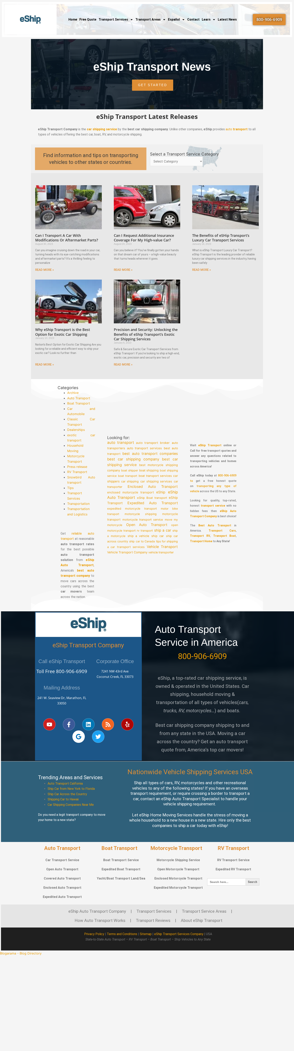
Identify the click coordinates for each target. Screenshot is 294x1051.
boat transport (127, 475)
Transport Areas (148, 19)
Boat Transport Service (121, 860)
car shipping (130, 481)
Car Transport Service (62, 860)
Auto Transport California (65, 783)
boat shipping (149, 470)
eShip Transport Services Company (178, 934)
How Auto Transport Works (100, 920)
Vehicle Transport (162, 547)
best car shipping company (133, 459)
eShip (161, 492)
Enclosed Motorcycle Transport (178, 878)
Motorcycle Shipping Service (178, 860)
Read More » (44, 270)
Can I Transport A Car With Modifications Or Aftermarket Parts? (66, 237)
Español (174, 19)
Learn (206, 19)
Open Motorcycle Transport (178, 869)
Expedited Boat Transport (121, 869)
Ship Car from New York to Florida (71, 789)
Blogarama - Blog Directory (21, 953)
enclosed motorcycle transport (130, 492)
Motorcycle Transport (176, 848)
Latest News (227, 19)
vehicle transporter (161, 552)
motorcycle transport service (142, 519)
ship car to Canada (142, 541)
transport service (213, 505)
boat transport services (155, 476)
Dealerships (76, 430)
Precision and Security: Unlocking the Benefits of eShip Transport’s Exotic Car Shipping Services (146, 334)
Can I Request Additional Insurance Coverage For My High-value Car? (144, 237)
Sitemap (146, 934)
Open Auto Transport (146, 525)
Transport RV (200, 535)
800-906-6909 (71, 671)
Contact (193, 19)
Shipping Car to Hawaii (63, 799)
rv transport (145, 530)
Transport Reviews (153, 920)
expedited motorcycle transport (132, 508)
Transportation (78, 504)
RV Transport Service (233, 860)
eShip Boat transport (152, 498)
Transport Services (113, 19)
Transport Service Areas (204, 911)
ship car (157, 536)
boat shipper (129, 470)
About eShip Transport (201, 920)
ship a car (162, 530)
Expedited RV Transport (233, 869)
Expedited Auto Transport (152, 503)
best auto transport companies (150, 453)
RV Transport (77, 472)
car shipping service (102, 129)
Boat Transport (78, 403)
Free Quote (87, 19)
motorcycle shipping (141, 514)
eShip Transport (209, 445)
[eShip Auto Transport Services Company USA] (30, 19)
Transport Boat (224, 535)
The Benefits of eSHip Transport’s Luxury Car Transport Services (220, 237)
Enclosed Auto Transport (153, 486)
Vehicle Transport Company (127, 552)
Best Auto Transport (214, 525)
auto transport (120, 442)
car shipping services (156, 481)
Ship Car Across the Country (67, 794)
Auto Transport (78, 398)
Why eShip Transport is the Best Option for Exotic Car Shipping (62, 332)
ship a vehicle (138, 536)
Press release (77, 467)
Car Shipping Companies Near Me (71, 805)
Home (72, 19)
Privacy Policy (94, 934)
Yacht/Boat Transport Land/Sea (121, 878)
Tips (70, 488)
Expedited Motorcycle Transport (178, 888)
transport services (131, 547)
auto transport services (144, 448)
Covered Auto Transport (62, 878)
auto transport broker (153, 443)
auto (237, 129)
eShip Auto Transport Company (97, 911)
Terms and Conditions (122, 934)
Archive (73, 393)
